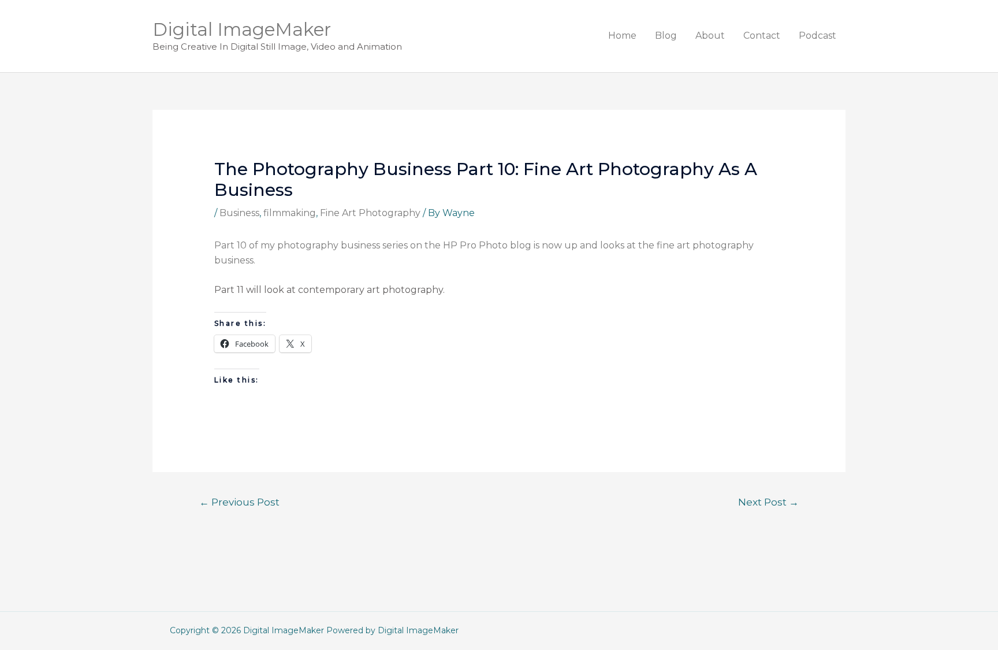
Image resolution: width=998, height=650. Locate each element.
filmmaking (289, 212)
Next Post (768, 502)
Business (239, 212)
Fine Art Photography (370, 212)
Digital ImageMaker (241, 29)
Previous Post (239, 502)
